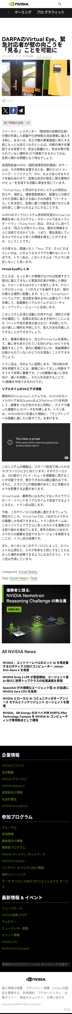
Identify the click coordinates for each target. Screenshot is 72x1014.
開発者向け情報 (12, 841)
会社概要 (8, 772)
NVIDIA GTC (10, 942)
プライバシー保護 (37, 988)
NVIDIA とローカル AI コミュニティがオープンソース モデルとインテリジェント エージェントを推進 (36, 702)
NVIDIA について (13, 765)
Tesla (33, 578)
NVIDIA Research (13, 786)
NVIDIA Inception (13, 861)
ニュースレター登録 (15, 928)
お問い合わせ (55, 997)
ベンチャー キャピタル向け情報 (23, 868)
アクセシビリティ (49, 993)
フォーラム (9, 827)
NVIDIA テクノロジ (14, 779)
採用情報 (8, 834)
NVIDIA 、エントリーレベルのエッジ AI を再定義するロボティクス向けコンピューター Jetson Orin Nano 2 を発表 (35, 666)
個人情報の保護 (12, 988)
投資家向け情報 (12, 792)
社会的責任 (9, 799)
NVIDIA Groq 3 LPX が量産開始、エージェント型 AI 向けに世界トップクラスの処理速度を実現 (36, 679)
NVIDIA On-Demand (15, 948)
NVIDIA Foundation (15, 806)
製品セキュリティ (31, 997)
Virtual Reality (27, 572)
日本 (67, 1010)
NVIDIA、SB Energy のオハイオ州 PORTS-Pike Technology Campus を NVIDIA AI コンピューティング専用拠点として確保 (35, 716)
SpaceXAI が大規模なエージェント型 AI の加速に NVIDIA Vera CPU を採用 (36, 689)
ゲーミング (23, 12)
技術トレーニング (13, 874)
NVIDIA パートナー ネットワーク (23, 854)
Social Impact (19, 578)
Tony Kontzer (44, 56)
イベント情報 (11, 935)
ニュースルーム (12, 908)
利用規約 (29, 993)
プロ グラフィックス (52, 12)
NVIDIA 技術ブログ (14, 915)
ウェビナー (9, 921)
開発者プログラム (13, 847)
